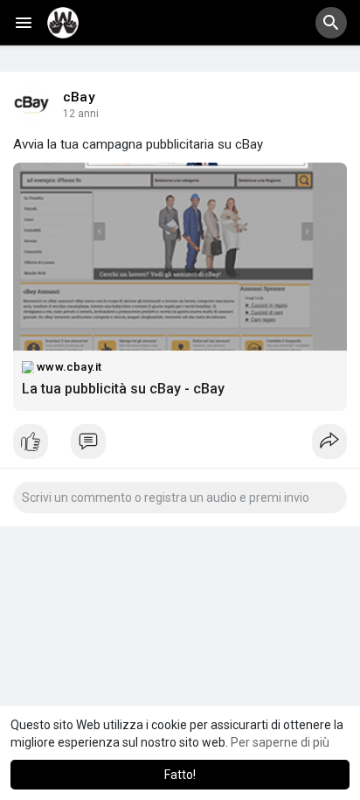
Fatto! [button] (180, 775)
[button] (331, 22)
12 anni (81, 114)
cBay (79, 97)
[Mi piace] (180, 446)
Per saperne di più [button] (280, 742)
